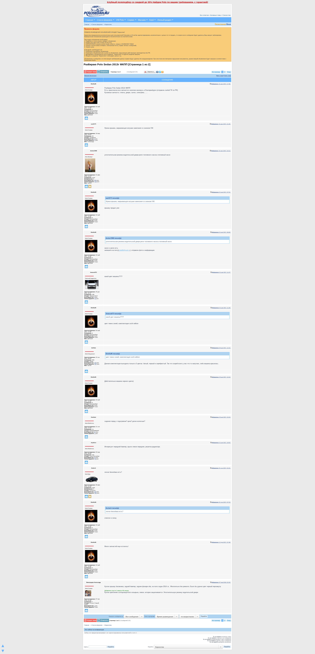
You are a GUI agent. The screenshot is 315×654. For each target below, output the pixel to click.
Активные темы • (216, 15)
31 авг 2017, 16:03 (221, 442)
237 (95, 364)
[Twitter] (160, 72)
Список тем (226, 15)
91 (95, 432)
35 (95, 298)
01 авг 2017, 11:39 (221, 307)
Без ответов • (204, 15)
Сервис (130, 19)
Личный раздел (164, 19)
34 (95, 459)
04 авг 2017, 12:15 (221, 348)
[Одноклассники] (162, 72)
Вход (228, 24)
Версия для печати (90, 75)
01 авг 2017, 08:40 (221, 232)
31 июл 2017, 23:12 (221, 150)
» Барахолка (108, 24)
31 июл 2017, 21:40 (221, 124)
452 (95, 493)
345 (95, 491)
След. (229, 72)
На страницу (216, 72)
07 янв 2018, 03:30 (221, 582)
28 (95, 457)
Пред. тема (219, 75)
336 (95, 180)
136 (95, 362)
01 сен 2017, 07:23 (221, 502)
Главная (89, 19)
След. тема (227, 75)
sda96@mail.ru (124, 250)
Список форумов (104, 19)
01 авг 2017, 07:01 (221, 192)
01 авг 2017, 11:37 (221, 272)
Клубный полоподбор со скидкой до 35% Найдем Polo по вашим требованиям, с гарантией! (157, 2)
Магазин (142, 19)
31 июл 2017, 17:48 (221, 84)
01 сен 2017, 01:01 (221, 468)
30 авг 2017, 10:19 (221, 377)
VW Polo (120, 19)
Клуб (151, 19)
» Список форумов (96, 24)
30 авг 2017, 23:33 (221, 417)
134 (95, 181)
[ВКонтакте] (157, 72)
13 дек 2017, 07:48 (221, 542)
